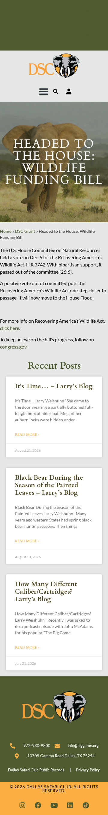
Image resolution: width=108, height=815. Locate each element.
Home (5, 231)
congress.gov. (13, 346)
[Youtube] (54, 805)
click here (9, 328)
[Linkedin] (69, 805)
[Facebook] (38, 805)
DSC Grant (25, 231)
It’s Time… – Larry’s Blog (53, 386)
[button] (43, 91)
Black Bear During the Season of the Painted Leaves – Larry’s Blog (49, 485)
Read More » (27, 434)
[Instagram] (22, 805)
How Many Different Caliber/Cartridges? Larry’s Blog (46, 592)
